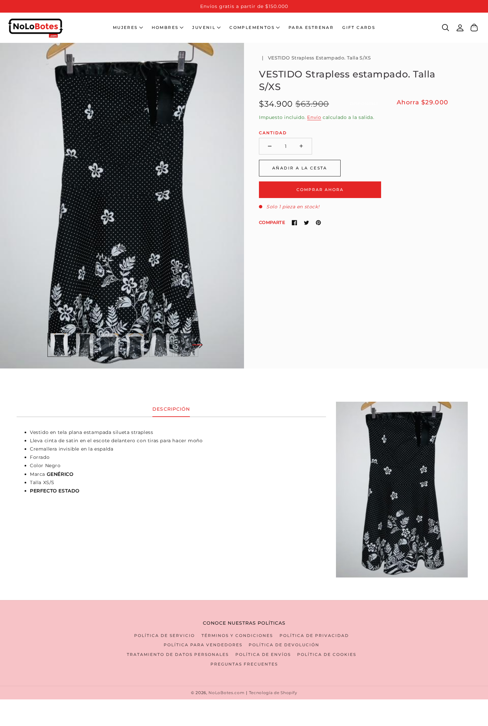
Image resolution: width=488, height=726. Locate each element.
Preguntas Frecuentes (244, 664)
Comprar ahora (320, 189)
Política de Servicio (164, 635)
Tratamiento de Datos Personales (178, 654)
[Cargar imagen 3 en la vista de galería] (110, 345)
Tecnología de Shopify (273, 692)
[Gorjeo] (306, 222)
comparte (272, 222)
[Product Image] (122, 205)
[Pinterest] (318, 222)
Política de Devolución (284, 644)
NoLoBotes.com (226, 692)
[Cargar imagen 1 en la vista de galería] (59, 345)
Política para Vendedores (203, 644)
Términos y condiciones (237, 635)
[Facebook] (294, 222)
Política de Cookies (326, 654)
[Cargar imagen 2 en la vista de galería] (85, 345)
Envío (314, 117)
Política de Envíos (263, 654)
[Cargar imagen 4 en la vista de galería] (135, 345)
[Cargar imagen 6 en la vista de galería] (186, 345)
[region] (244, 6)
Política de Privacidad (314, 635)
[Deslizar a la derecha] (197, 345)
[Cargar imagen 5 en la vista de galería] (161, 345)
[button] (128, 27)
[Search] (445, 27)
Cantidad (273, 132)
